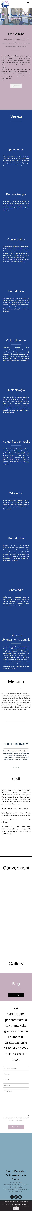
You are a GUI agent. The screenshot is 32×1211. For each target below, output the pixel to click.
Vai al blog (16, 995)
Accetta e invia (16, 1127)
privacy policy (16, 1206)
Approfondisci (16, 86)
